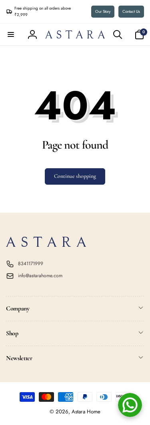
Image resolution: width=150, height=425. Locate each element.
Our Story (102, 11)
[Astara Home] (46, 244)
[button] (11, 34)
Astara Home (86, 411)
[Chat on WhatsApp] (130, 405)
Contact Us (131, 11)
